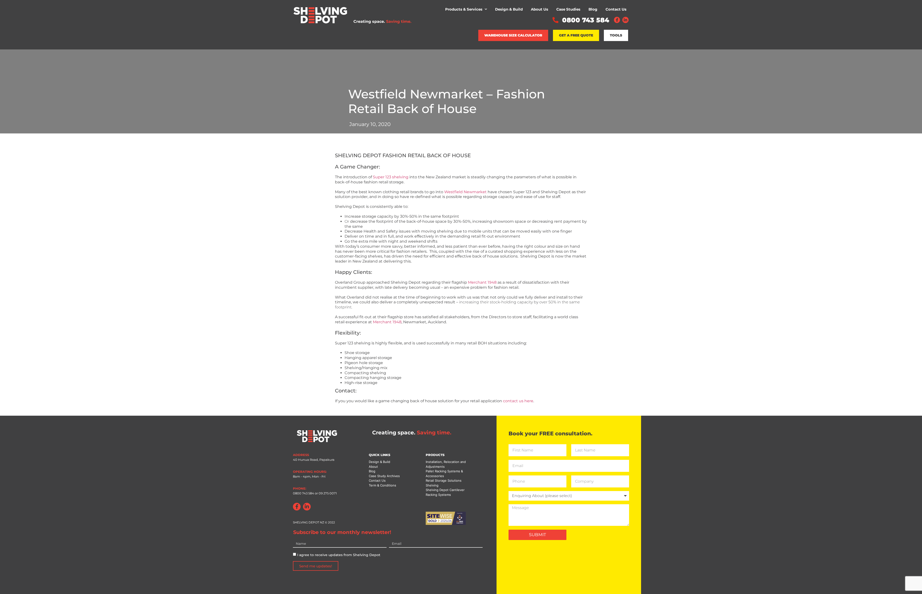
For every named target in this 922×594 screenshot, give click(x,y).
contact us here (518, 401)
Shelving (432, 485)
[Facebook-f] (617, 20)
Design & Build (509, 9)
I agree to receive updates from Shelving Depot (338, 555)
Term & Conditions (382, 485)
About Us (539, 9)
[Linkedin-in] (625, 20)
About (373, 466)
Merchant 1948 (482, 282)
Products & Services (463, 9)
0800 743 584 (303, 493)
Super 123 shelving (390, 177)
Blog (592, 9)
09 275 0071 (327, 493)
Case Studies (568, 9)
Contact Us (616, 9)
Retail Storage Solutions (443, 480)
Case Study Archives (384, 476)
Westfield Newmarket (465, 192)
